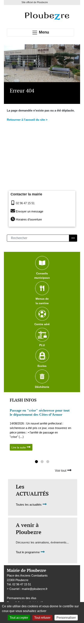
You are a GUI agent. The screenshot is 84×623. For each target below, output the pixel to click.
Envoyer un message (29, 211)
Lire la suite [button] (19, 447)
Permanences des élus (21, 598)
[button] (36, 462)
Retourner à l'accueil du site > (27, 119)
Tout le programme (28, 552)
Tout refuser (42, 617)
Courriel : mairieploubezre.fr (28, 588)
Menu (43, 32)
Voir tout (61, 470)
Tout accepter (19, 617)
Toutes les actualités (29, 504)
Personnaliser (66, 617)
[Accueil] (47, 16)
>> (73, 238)
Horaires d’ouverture (29, 219)
